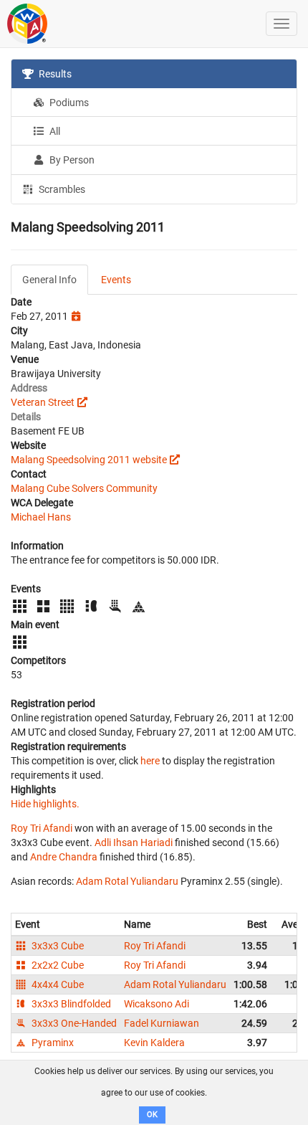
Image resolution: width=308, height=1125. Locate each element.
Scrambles (61, 189)
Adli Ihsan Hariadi (134, 842)
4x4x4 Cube (56, 984)
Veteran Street (42, 402)
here (150, 760)
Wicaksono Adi (156, 1004)
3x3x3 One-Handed (73, 1023)
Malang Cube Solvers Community (84, 488)
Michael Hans (41, 517)
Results (54, 74)
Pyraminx (51, 1042)
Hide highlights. (45, 804)
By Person (71, 160)
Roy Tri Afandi (41, 828)
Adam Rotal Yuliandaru (127, 881)
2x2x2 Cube (56, 965)
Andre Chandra (63, 857)
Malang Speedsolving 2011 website (89, 459)
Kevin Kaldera (154, 1042)
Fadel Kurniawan (161, 1023)
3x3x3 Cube (56, 945)
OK (152, 1114)
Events (116, 279)
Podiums (68, 102)
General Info (49, 279)
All (53, 131)
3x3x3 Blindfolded (70, 1004)
